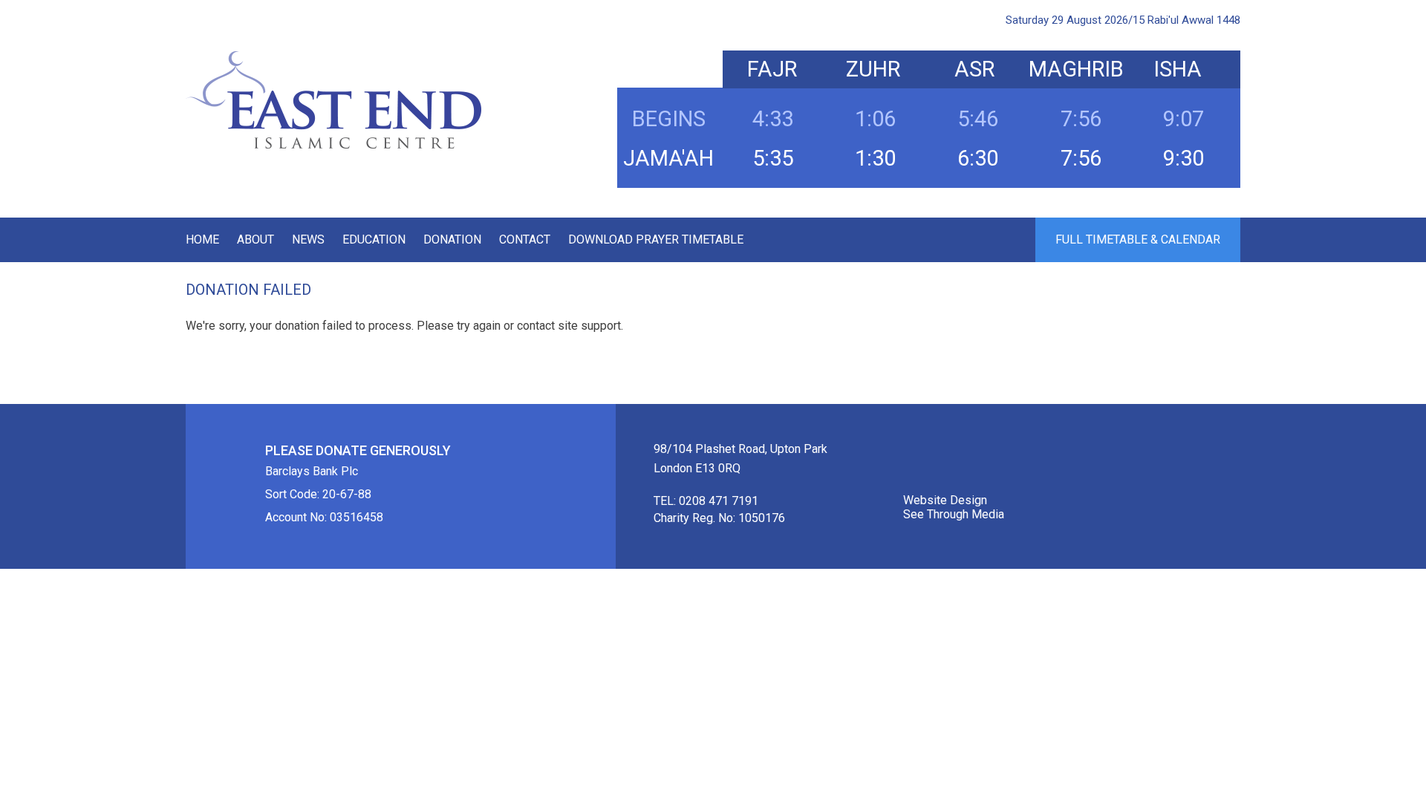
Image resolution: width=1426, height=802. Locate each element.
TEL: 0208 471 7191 (706, 501)
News (308, 239)
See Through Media (953, 514)
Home (202, 239)
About (255, 239)
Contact (524, 239)
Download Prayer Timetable (655, 239)
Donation (452, 239)
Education (374, 239)
